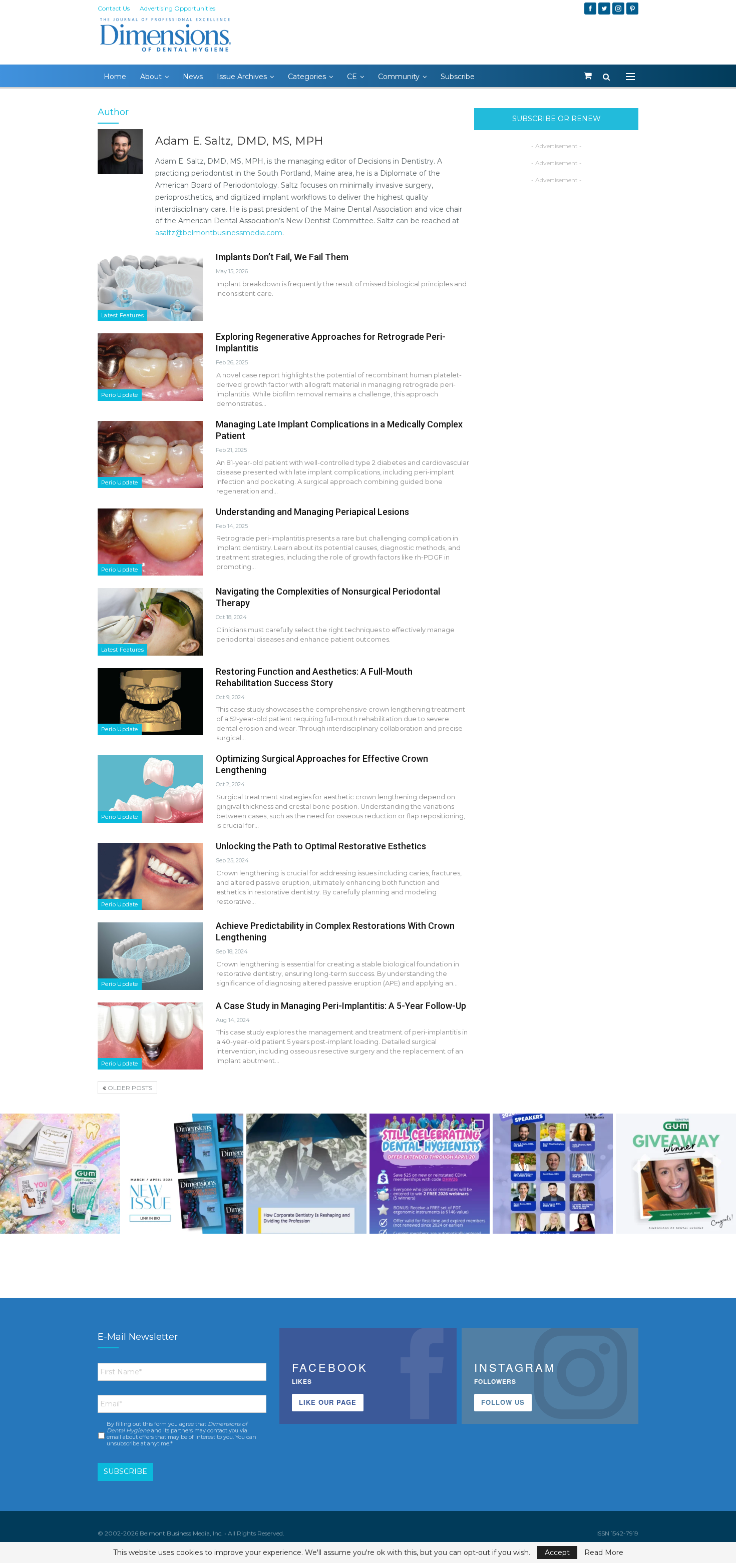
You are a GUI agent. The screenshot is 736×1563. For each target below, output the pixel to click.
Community (399, 76)
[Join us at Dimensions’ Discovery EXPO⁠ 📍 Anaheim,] (553, 1174)
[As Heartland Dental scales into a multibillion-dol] (306, 1174)
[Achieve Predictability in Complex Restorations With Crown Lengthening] (150, 955)
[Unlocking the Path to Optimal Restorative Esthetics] (150, 876)
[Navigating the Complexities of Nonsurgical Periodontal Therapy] (150, 621)
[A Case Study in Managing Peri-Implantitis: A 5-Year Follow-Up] (150, 1036)
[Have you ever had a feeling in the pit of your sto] (183, 1174)
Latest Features (122, 315)
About (151, 76)
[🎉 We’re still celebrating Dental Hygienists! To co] (430, 1174)
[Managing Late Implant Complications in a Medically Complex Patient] (150, 454)
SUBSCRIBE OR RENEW (556, 118)
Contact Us (114, 8)
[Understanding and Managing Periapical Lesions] (150, 542)
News (193, 76)
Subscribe (458, 76)
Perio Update (119, 394)
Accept (557, 1552)
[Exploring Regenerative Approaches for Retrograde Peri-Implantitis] (150, 366)
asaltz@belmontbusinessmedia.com (218, 232)
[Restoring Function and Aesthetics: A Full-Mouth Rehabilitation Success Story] (150, 701)
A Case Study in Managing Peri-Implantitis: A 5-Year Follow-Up (341, 1005)
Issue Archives (242, 76)
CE (352, 76)
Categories (307, 76)
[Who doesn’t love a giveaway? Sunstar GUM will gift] (60, 1174)
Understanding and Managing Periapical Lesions (312, 511)
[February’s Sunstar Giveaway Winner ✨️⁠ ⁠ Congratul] (676, 1174)
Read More (603, 1552)
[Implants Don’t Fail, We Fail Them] (150, 287)
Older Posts (129, 1088)
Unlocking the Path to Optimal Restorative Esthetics (321, 846)
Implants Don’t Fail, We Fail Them (282, 257)
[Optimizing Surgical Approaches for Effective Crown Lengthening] (150, 788)
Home (115, 76)
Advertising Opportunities (177, 8)
